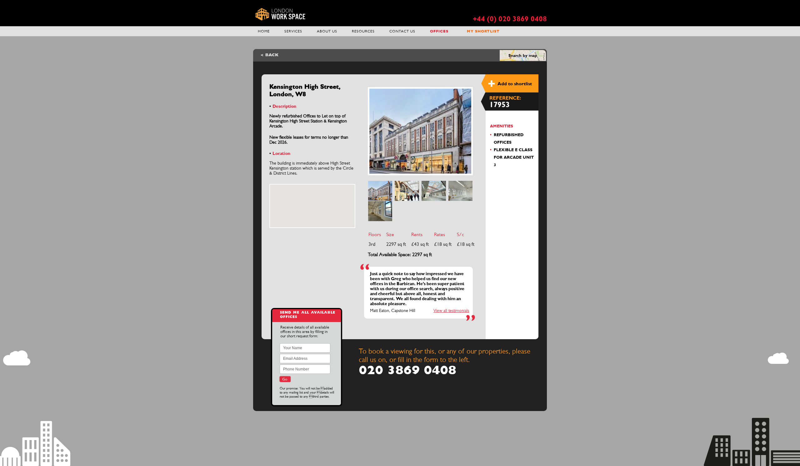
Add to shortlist (515, 84)
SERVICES (293, 31)
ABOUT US (327, 31)
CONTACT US (402, 31)
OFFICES (439, 31)
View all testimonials (451, 310)
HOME (264, 31)
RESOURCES (363, 31)
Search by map (522, 55)
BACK (271, 55)
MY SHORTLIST (483, 31)
